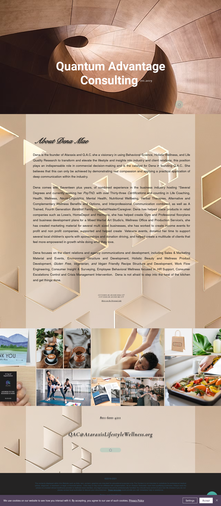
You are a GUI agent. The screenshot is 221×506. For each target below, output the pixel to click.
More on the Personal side (111, 301)
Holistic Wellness (165, 155)
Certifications (137, 193)
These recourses (114, 490)
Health (37, 198)
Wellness (51, 198)
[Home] (179, 104)
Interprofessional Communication (132, 204)
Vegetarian (81, 263)
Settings (190, 500)
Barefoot (77, 209)
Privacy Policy (136, 500)
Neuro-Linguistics (72, 198)
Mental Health (96, 198)
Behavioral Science (139, 155)
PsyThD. (89, 193)
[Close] (217, 500)
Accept (206, 500)
